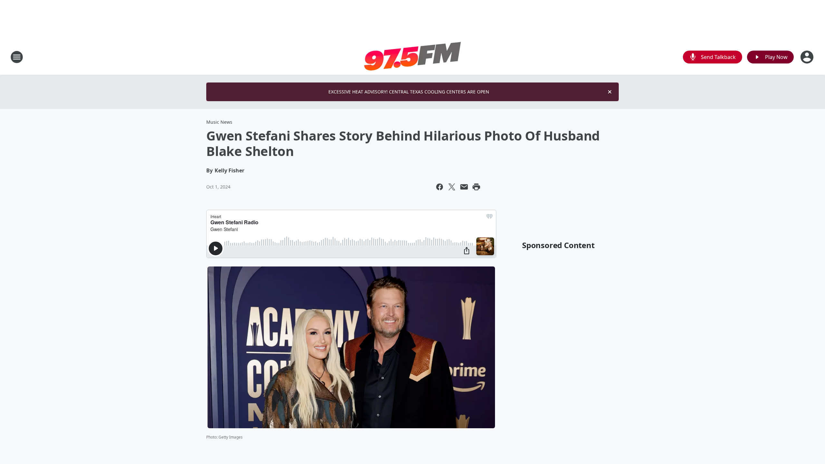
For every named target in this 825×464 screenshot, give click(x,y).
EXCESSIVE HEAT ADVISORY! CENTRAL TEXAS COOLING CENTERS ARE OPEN (408, 92)
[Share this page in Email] (464, 186)
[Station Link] (412, 57)
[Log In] (808, 57)
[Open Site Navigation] (16, 57)
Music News (219, 122)
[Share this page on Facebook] (439, 186)
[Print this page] (476, 186)
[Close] (610, 92)
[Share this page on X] (451, 186)
